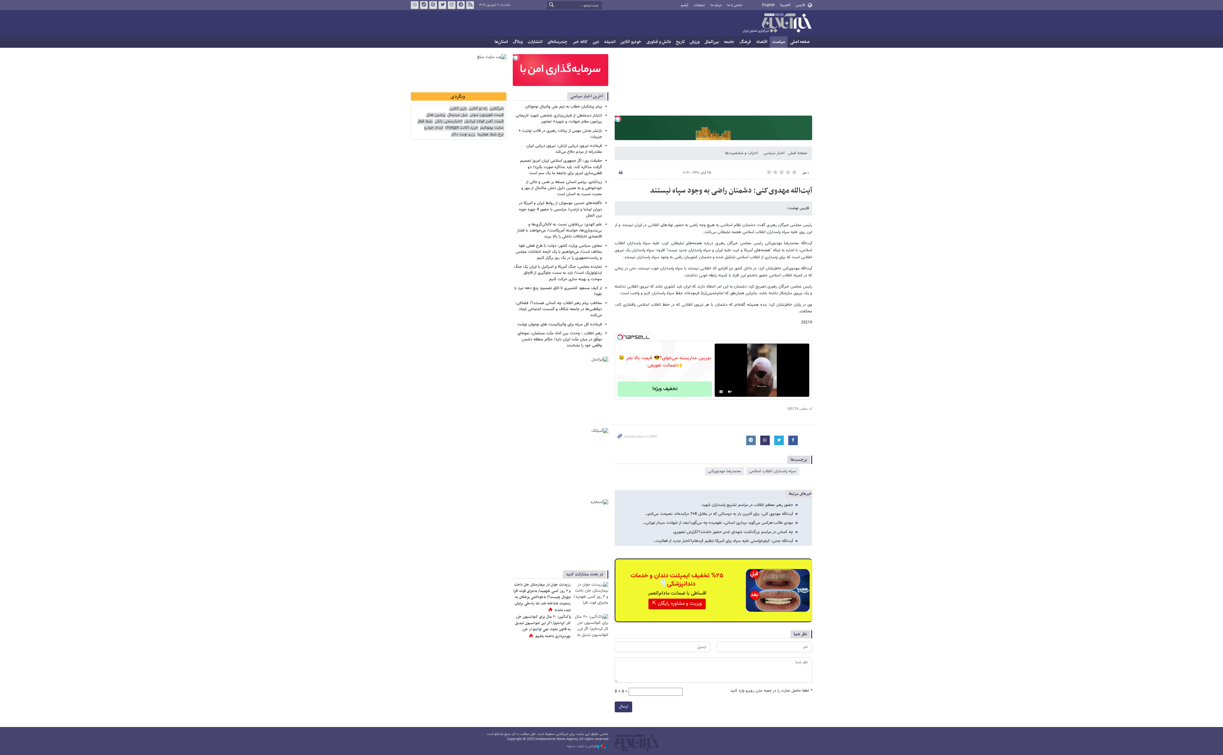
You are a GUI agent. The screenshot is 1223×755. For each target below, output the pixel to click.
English (768, 5)
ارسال (623, 706)
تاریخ (680, 42)
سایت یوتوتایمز (492, 128)
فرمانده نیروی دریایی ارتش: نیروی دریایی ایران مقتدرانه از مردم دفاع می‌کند (564, 149)
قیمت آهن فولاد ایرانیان (484, 121)
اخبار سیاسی (774, 153)
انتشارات (535, 42)
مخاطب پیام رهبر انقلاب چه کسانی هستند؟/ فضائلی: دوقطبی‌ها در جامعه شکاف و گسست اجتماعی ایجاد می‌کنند (558, 309)
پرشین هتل (435, 115)
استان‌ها (501, 42)
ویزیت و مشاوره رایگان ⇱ (677, 604)
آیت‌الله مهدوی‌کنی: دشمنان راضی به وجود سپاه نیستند (731, 190)
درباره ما (716, 5)
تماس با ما (734, 5)
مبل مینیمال (457, 115)
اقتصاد (761, 42)
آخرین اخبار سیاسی (586, 96)
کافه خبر (580, 42)
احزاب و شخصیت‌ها (741, 153)
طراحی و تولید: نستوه (582, 746)
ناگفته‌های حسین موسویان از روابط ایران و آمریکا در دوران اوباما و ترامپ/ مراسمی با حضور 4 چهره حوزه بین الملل (560, 209)
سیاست (778, 42)
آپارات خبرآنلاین (433, 5)
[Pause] (721, 391)
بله (424, 5)
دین (596, 42)
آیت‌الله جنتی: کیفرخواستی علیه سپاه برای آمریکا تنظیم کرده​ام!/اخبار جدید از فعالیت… (723, 541)
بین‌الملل (711, 42)
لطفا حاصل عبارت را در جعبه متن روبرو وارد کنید (771, 691)
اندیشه (609, 42)
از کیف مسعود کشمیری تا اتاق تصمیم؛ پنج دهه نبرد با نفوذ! (558, 291)
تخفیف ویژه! (664, 389)
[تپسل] (618, 119)
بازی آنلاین (458, 109)
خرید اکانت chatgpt (461, 128)
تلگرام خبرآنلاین (461, 5)
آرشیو (684, 5)
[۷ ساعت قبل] (590, 593)
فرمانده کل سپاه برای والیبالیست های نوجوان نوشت (559, 324)
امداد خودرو (433, 128)
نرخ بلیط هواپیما (490, 135)
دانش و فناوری (659, 42)
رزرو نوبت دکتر (463, 135)
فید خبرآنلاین (470, 5)
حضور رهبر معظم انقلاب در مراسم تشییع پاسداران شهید (747, 505)
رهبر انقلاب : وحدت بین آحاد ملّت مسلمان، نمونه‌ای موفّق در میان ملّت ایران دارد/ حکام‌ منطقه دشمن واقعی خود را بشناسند (560, 339)
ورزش (694, 42)
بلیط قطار (425, 121)
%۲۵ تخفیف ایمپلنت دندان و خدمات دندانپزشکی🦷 (677, 580)
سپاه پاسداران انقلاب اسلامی (772, 471)
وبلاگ (518, 42)
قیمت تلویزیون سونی (486, 115)
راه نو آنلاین (477, 109)
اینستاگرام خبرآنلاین (451, 5)
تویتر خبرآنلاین (442, 5)
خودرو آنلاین (630, 42)
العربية (785, 5)
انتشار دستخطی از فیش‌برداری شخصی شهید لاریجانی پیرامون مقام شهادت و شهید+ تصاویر (559, 118)
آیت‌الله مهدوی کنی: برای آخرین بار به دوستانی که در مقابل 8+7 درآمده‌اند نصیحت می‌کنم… (719, 514)
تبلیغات (699, 5)
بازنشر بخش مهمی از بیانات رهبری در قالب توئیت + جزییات (560, 134)
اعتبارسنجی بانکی (448, 121)
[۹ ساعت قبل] (590, 625)
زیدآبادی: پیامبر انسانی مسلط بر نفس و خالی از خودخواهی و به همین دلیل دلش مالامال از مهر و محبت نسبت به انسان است (561, 188)
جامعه (729, 42)
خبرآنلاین (777, 23)
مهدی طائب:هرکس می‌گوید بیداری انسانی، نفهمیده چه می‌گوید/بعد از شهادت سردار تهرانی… (718, 523)
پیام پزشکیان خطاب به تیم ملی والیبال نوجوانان (563, 106)
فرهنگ (745, 42)
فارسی (800, 5)
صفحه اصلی (800, 42)
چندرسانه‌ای (557, 42)
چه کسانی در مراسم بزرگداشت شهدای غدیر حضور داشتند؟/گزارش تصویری (733, 532)
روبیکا (414, 5)
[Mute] (730, 391)
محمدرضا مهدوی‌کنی (724, 471)
